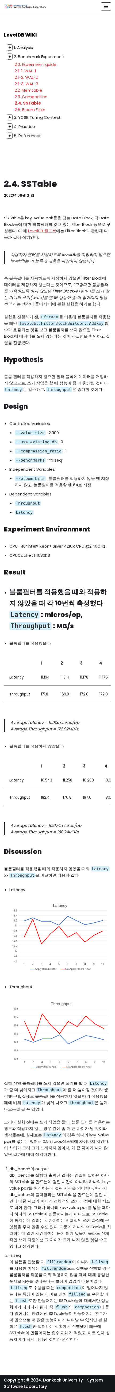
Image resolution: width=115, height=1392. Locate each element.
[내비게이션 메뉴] (106, 6)
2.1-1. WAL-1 (25, 71)
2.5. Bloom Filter (30, 109)
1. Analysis (20, 47)
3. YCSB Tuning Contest (34, 117)
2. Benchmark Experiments (37, 56)
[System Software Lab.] (25, 6)
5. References (24, 135)
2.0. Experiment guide (35, 64)
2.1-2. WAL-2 (26, 77)
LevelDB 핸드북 (42, 231)
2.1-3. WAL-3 (26, 84)
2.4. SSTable (28, 103)
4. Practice (21, 126)
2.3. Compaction (31, 96)
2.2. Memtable (28, 90)
